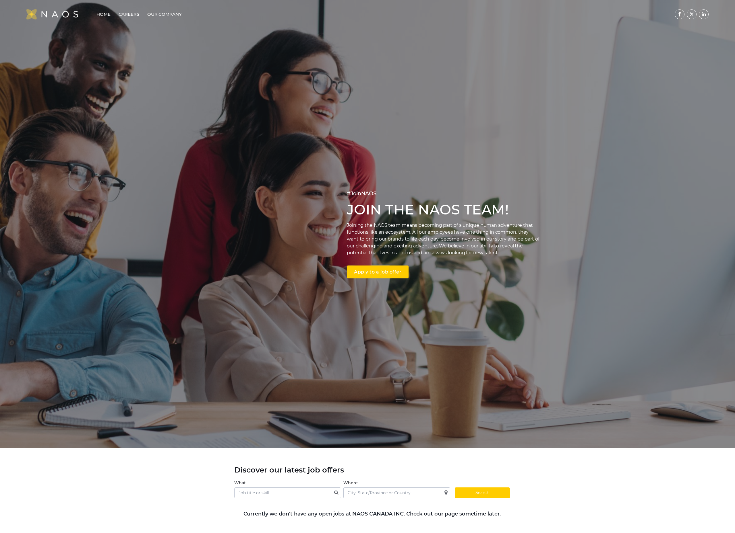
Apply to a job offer (377, 272)
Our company (164, 14)
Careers (129, 14)
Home (103, 14)
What (240, 483)
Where (350, 483)
